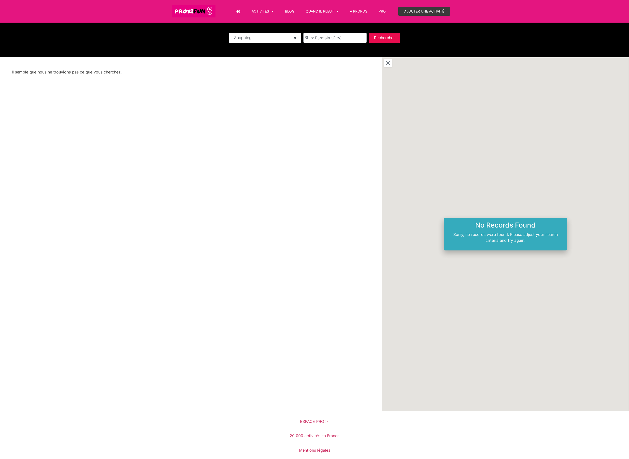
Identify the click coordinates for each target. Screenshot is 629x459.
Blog (289, 11)
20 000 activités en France (315, 435)
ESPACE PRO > (314, 421)
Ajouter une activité (424, 11)
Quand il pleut (320, 11)
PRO (382, 11)
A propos (358, 11)
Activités (260, 11)
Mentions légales (314, 450)
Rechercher (387, 37)
